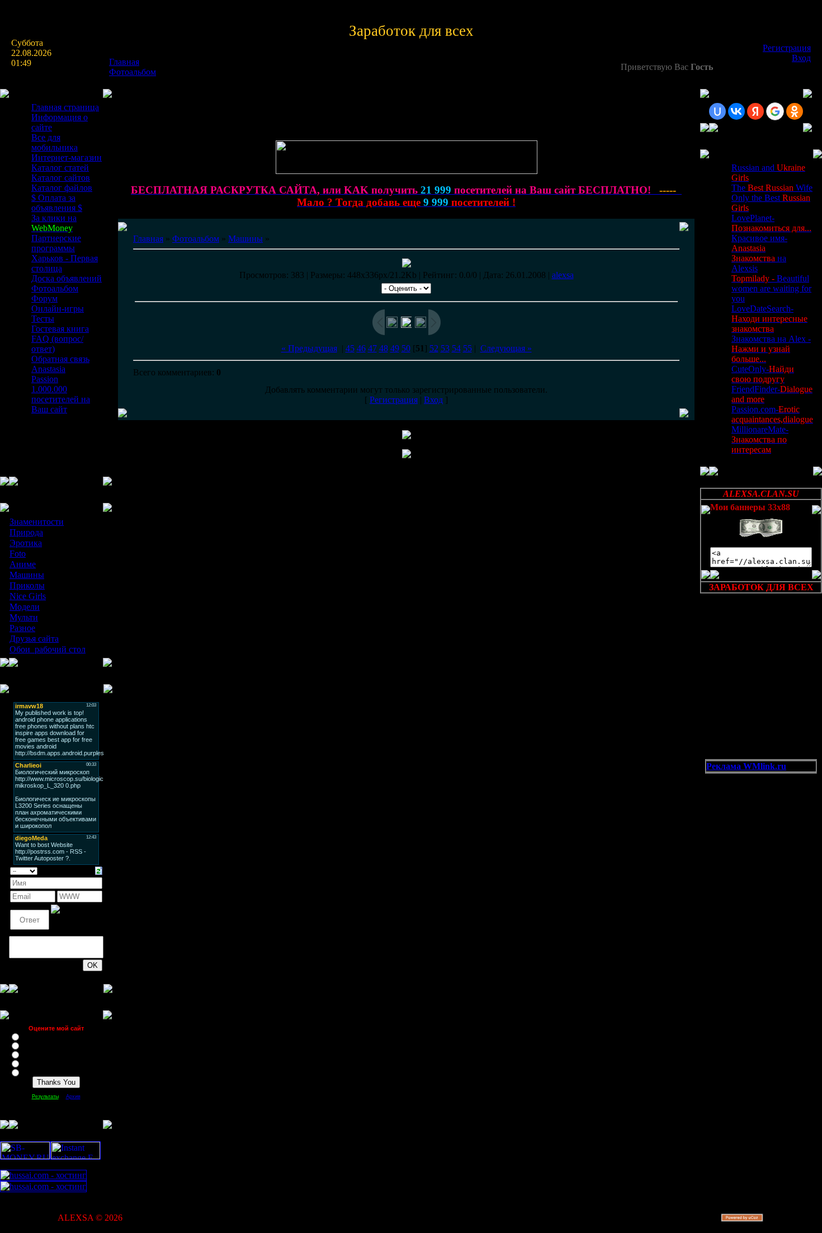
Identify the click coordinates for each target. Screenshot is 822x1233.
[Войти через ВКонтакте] (736, 111)
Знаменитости (37, 521)
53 (445, 348)
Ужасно (33, 1072)
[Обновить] (98, 869)
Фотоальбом (132, 72)
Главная (124, 62)
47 (372, 348)
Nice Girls (28, 596)
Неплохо (34, 1054)
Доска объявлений (66, 278)
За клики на (54, 223)
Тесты (42, 318)
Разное (22, 628)
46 (361, 348)
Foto (18, 553)
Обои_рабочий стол (48, 649)
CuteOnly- (762, 374)
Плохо (31, 1063)
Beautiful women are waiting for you (771, 288)
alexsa (563, 275)
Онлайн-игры (57, 308)
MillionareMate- (759, 439)
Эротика (26, 543)
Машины (27, 575)
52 (433, 348)
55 (467, 348)
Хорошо (33, 1045)
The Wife (771, 187)
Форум (44, 298)
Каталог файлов (61, 187)
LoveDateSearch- (769, 318)
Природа (26, 532)
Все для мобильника (54, 142)
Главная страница (65, 107)
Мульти (24, 617)
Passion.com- (772, 414)
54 (456, 348)
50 (405, 348)
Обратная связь (60, 359)
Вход (801, 58)
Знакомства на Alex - (771, 349)
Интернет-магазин (66, 157)
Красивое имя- (759, 243)
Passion (44, 379)
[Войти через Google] (775, 111)
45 (350, 348)
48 (383, 348)
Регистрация (787, 48)
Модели (25, 606)
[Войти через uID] (717, 111)
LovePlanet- (771, 223)
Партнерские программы (56, 243)
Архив (73, 1096)
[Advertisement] (756, 830)
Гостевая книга (60, 328)
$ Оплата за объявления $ (56, 203)
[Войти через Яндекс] (755, 111)
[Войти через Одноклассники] (794, 111)
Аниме (23, 564)
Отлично (34, 1036)
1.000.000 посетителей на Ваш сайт (60, 399)
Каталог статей (60, 167)
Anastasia (48, 369)
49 (394, 348)
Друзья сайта (34, 638)
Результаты (45, 1096)
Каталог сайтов (60, 177)
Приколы (27, 585)
